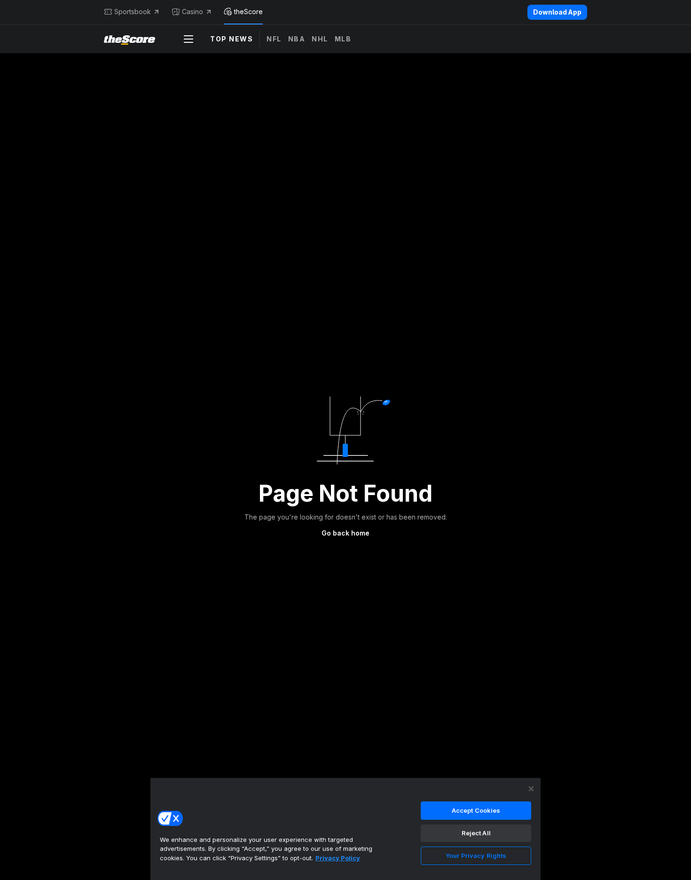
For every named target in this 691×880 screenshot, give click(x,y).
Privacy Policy (337, 858)
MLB (343, 39)
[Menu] (188, 39)
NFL (274, 39)
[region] (345, 828)
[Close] (531, 789)
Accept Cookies (476, 810)
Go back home (345, 533)
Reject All (476, 833)
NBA (297, 39)
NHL (320, 39)
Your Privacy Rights (476, 855)
